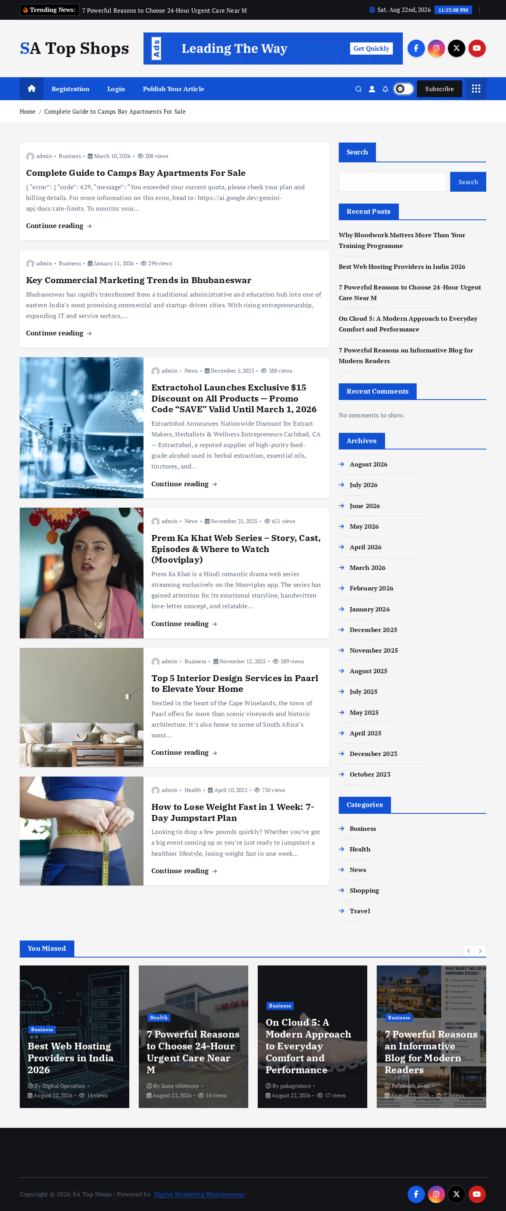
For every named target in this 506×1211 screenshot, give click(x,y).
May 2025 (364, 712)
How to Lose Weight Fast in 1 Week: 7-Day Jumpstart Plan (232, 812)
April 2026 (366, 547)
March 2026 (368, 567)
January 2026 (370, 609)
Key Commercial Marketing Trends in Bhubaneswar (138, 280)
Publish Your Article (173, 88)
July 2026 (364, 484)
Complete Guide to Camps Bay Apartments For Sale (115, 111)
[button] (469, 951)
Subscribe (439, 88)
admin (44, 156)
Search (357, 151)
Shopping (364, 890)
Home (28, 111)
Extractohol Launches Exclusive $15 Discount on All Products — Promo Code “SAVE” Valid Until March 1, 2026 (234, 398)
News (191, 370)
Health (193, 790)
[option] (74, 1036)
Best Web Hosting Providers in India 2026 (402, 266)
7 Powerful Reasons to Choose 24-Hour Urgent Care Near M (193, 1052)
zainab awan (414, 1085)
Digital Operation (63, 1085)
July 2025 (364, 691)
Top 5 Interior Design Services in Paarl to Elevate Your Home (234, 683)
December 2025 (373, 629)
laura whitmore (180, 1085)
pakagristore (295, 1085)
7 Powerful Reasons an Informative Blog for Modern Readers (431, 1052)
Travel (360, 910)
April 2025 (366, 733)
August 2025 (369, 670)
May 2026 (364, 526)
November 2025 (374, 650)
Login (116, 88)
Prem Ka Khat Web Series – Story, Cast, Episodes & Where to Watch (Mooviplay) (236, 548)
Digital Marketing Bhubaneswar (199, 1194)
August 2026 (369, 464)
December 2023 (373, 753)
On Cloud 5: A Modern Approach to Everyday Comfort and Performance (308, 1046)
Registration (71, 88)
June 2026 (365, 505)
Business (70, 156)
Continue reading (56, 225)
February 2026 (371, 588)
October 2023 (370, 774)
